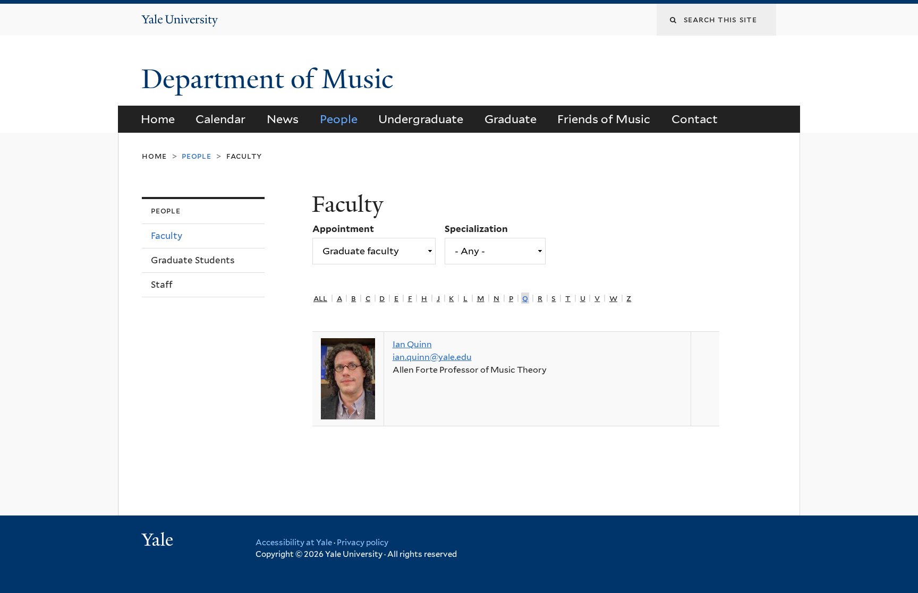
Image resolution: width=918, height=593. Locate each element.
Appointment (343, 229)
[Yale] (159, 541)
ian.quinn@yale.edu (432, 357)
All (320, 298)
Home (158, 119)
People (339, 119)
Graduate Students (193, 260)
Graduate (510, 119)
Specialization (476, 229)
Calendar (220, 119)
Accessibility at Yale (294, 542)
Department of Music (270, 79)
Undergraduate (420, 119)
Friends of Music (603, 119)
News (283, 119)
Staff (162, 284)
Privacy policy (362, 542)
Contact (695, 119)
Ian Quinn (412, 344)
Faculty (244, 156)
